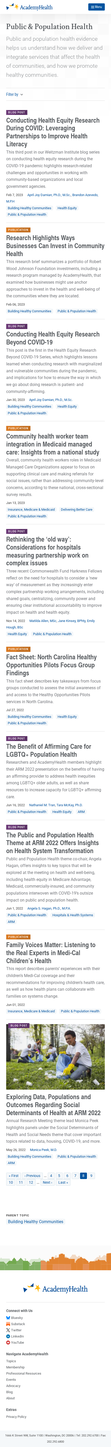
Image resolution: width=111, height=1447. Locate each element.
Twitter (16, 1330)
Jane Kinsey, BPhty (71, 621)
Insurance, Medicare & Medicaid (31, 509)
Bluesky (17, 1318)
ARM (81, 812)
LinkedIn (17, 1336)
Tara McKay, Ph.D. (70, 805)
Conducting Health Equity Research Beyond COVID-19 (53, 338)
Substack (18, 1324)
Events (11, 1380)
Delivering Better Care (76, 509)
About (10, 1398)
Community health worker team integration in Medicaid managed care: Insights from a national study (52, 444)
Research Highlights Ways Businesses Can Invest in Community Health (55, 245)
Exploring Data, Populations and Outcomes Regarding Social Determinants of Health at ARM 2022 (53, 1104)
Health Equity (67, 208)
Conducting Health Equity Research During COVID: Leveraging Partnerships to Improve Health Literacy (53, 131)
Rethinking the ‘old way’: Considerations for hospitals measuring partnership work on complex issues (47, 550)
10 (12, 1182)
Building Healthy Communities (29, 208)
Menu (98, 6)
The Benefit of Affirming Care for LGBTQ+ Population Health (48, 750)
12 (32, 1182)
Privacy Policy (16, 1417)
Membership (15, 1367)
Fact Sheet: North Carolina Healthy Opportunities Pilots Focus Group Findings (51, 664)
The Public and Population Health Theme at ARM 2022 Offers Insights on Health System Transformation (52, 842)
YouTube (17, 1342)
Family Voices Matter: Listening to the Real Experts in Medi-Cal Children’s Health (51, 952)
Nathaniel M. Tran (42, 805)
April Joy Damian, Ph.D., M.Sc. (49, 195)
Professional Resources (23, 1373)
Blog (9, 1392)
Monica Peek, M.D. (43, 1150)
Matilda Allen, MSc (43, 621)
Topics (11, 1361)
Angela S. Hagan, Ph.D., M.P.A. (49, 908)
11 (22, 1182)
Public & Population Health (27, 214)
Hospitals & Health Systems (72, 915)
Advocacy (13, 1386)
